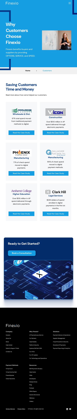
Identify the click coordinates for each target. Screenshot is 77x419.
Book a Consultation (22, 253)
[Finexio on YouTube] (70, 409)
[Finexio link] (12, 3)
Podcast (31, 388)
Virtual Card (9, 368)
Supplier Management (59, 338)
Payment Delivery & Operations (61, 335)
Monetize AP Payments (59, 345)
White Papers (33, 391)
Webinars (31, 398)
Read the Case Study (21, 133)
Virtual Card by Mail (11, 372)
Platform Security (34, 345)
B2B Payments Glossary (35, 368)
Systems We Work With (35, 348)
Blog (30, 385)
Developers (32, 378)
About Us (8, 338)
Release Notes (33, 382)
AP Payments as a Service (36, 335)
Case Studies (32, 342)
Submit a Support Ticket (12, 348)
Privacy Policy (21, 409)
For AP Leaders (33, 355)
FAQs (30, 375)
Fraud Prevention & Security (60, 342)
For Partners (32, 338)
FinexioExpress (10, 375)
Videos (31, 401)
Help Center (9, 345)
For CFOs (32, 351)
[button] (69, 3)
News (7, 342)
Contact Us (9, 351)
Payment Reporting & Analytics (61, 348)
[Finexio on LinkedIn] (67, 409)
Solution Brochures (34, 395)
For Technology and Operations (38, 358)
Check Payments (10, 378)
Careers (8, 335)
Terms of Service (10, 409)
